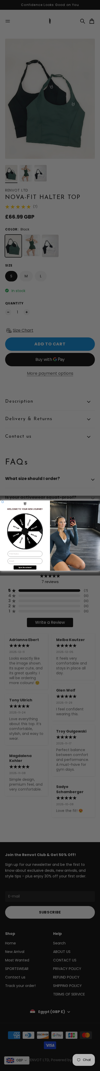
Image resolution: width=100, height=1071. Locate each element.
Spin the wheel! (25, 567)
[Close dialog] (3, 502)
